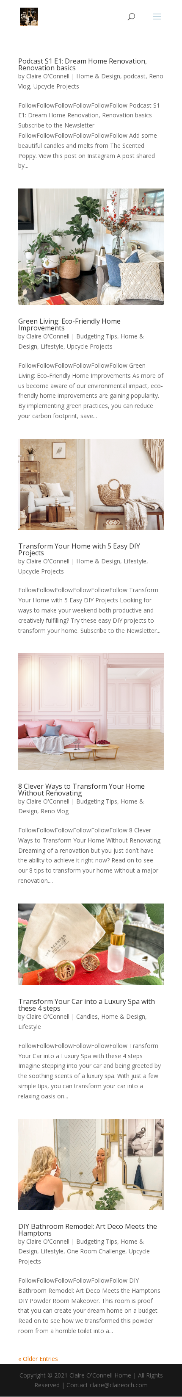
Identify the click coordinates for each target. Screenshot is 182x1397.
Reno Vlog (55, 811)
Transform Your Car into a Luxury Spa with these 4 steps (86, 1005)
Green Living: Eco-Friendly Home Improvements (69, 324)
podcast (135, 76)
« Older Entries (38, 1359)
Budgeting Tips (96, 336)
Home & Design (98, 76)
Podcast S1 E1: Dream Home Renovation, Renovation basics (82, 64)
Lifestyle (52, 346)
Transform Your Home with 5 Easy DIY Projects (79, 549)
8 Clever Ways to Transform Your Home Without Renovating (81, 790)
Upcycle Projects (56, 86)
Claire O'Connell (47, 76)
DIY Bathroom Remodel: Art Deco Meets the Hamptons (87, 1230)
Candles (87, 1016)
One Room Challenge (96, 1251)
